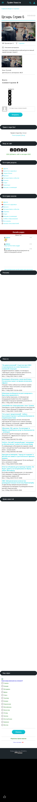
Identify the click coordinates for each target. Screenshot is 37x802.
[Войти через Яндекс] (9, 100)
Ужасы (5, 695)
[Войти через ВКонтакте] (9, 94)
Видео (10, 9)
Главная (4, 9)
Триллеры (6, 698)
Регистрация (16, 135)
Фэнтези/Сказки (8, 719)
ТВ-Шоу (6, 713)
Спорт (5, 183)
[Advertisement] (18, 296)
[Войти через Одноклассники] (9, 103)
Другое (5, 168)
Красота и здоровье (10, 171)
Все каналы (7, 221)
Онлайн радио (18, 232)
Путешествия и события (11, 178)
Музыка (5, 176)
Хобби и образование (10, 219)
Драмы (5, 692)
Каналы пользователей (11, 223)
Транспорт (6, 185)
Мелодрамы (7, 689)
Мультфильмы (7, 707)
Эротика (6, 716)
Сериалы (16, 9)
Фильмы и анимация (10, 187)
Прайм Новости (14, 2)
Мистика (6, 725)
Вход (23, 135)
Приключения (7, 704)
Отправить (15, 115)
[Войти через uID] (9, 91)
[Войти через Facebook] (9, 97)
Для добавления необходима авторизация (18, 269)
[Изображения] (12, 61)
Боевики (6, 701)
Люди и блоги (7, 173)
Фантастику (7, 710)
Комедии (6, 686)
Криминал (6, 722)
